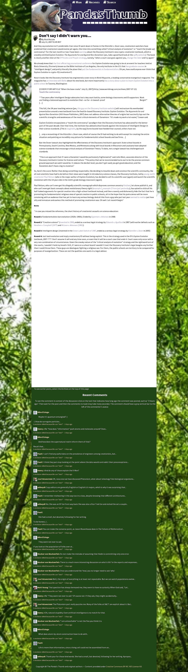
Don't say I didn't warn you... (65, 35)
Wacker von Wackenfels (48, 554)
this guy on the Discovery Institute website (96, 108)
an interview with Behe (57, 80)
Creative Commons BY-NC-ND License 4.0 (124, 666)
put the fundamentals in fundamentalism (100, 69)
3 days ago (68, 424)
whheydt (41, 487)
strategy (82, 57)
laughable (71, 128)
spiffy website (139, 55)
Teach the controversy (49, 92)
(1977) (45, 225)
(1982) (72, 225)
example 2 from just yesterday (116, 188)
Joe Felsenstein (44, 479)
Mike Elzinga (43, 412)
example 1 (97, 188)
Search (111, 2)
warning (83, 52)
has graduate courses (135, 66)
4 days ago (68, 483)
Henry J (41, 429)
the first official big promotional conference (72, 63)
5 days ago (68, 549)
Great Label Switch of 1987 (84, 230)
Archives (94, 2)
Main (78, 2)
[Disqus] (94, 286)
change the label (134, 57)
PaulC (40, 453)
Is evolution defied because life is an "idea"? (48, 424)
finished (126, 185)
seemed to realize (138, 197)
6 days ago (68, 652)
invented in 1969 (67, 222)
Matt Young (42, 587)
